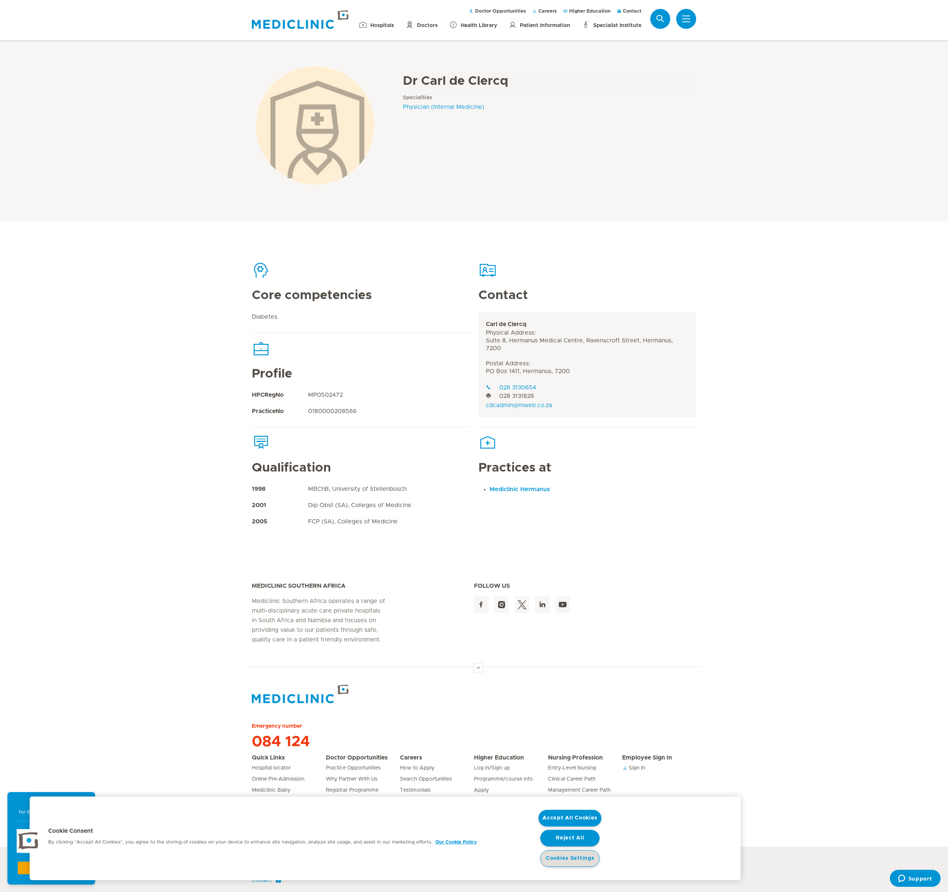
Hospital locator (271, 768)
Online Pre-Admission (278, 779)
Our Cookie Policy (456, 842)
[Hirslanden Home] (316, 694)
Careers (547, 11)
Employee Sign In (647, 758)
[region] (385, 838)
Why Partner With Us (351, 779)
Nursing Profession (575, 758)
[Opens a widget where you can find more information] (915, 879)
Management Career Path (579, 790)
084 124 (281, 741)
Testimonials (415, 790)
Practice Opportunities (353, 768)
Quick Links (268, 758)
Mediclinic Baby (271, 790)
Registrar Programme (352, 790)
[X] (522, 604)
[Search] (660, 18)
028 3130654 (517, 387)
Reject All (570, 838)
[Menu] (686, 19)
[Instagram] (501, 604)
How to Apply (417, 768)
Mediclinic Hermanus (520, 489)
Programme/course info (503, 779)
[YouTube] (562, 604)
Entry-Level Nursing (572, 768)
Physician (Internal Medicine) (443, 107)
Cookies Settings (570, 858)
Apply (481, 790)
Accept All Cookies (570, 818)
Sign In (636, 768)
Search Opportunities (426, 779)
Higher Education (589, 11)
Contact (631, 11)
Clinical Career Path (571, 779)
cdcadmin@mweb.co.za (519, 405)
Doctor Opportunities (500, 11)
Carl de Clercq (506, 324)
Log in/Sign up (492, 768)
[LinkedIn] (542, 604)
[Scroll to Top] (478, 667)
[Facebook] (481, 604)
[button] (28, 841)
